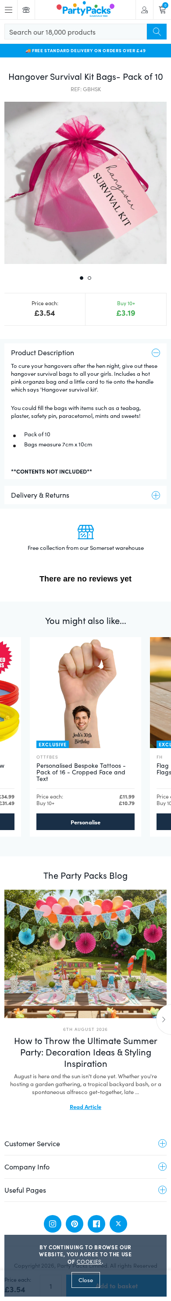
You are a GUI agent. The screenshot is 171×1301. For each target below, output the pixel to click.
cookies (89, 1261)
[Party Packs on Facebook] (96, 1224)
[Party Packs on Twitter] (118, 1224)
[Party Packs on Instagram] (52, 1224)
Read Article (85, 1106)
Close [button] (85, 1280)
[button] (85, 183)
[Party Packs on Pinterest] (74, 1224)
